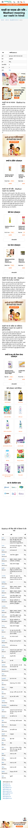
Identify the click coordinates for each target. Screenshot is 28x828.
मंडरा (3, 696)
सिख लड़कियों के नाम (7, 798)
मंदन (3, 683)
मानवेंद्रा (3, 645)
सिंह (10, 70)
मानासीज (3, 576)
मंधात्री (3, 734)
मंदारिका (3, 701)
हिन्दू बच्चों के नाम (6, 784)
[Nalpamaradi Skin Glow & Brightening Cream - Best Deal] (10, 253)
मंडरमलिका (4, 705)
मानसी (3, 568)
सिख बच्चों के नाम (6, 795)
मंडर (3, 692)
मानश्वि (3, 559)
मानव (3, 630)
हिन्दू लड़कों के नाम (7, 786)
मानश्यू (3, 563)
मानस (3, 538)
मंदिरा (3, 747)
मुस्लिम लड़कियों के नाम (7, 793)
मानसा (3, 545)
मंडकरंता (3, 669)
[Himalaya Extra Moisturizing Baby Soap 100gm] (10, 364)
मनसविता (4, 606)
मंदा (2, 660)
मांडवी (3, 710)
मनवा (3, 636)
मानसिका (3, 582)
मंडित (3, 753)
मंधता (3, 729)
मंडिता (3, 758)
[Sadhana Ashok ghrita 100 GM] (10, 168)
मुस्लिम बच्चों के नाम (7, 789)
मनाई (3, 656)
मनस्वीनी (3, 600)
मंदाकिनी (3, 665)
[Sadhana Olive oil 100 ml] (10, 220)
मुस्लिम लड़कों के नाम (7, 791)
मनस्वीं (3, 595)
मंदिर (3, 743)
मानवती (3, 641)
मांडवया (3, 716)
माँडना (3, 687)
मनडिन (3, 738)
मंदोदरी (3, 771)
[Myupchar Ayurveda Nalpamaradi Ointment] (24, 253)
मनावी (3, 650)
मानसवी (3, 555)
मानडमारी (4, 678)
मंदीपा (3, 725)
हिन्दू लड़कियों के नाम (7, 787)
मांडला (3, 674)
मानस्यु (3, 626)
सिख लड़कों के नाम (7, 796)
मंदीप (3, 720)
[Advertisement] (14, 36)
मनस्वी (3, 586)
